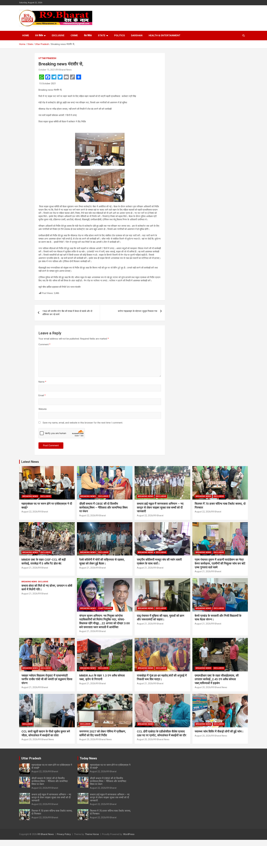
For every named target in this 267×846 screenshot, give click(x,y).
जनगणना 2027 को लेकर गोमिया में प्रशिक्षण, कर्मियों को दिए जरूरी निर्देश (102, 733)
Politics (119, 35)
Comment (44, 344)
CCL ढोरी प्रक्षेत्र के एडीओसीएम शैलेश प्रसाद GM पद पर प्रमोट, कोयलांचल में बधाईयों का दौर (161, 733)
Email (42, 395)
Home (25, 35)
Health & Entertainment (164, 35)
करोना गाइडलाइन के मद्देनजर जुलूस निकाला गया (137, 311)
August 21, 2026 (29, 567)
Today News (88, 758)
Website (42, 409)
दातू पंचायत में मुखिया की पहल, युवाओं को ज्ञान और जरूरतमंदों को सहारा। (160, 617)
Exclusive (58, 35)
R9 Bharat (43, 511)
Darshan (136, 35)
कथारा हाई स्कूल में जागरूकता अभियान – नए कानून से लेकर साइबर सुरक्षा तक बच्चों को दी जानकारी (160, 507)
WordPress (128, 834)
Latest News (30, 462)
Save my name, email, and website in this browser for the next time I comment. (83, 422)
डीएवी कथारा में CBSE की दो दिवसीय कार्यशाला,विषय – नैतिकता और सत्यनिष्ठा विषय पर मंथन (103, 507)
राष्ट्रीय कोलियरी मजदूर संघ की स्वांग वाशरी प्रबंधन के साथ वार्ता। (159, 561)
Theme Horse (92, 834)
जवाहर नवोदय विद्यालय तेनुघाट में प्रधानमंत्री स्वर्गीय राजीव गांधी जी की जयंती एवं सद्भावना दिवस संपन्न (46, 679)
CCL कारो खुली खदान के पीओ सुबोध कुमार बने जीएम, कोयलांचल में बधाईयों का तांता (45, 733)
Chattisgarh (105, 608)
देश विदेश (88, 35)
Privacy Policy (64, 834)
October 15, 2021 (46, 69)
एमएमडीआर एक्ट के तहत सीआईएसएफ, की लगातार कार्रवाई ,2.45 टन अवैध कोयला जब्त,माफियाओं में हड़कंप (217, 679)
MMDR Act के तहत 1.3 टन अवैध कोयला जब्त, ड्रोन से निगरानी (102, 677)
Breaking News (30, 496)
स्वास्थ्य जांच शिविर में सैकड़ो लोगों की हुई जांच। (219, 731)
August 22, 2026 (29, 511)
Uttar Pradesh (47, 58)
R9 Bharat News (64, 69)
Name (42, 381)
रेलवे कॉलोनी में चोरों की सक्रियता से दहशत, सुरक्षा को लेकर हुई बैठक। (102, 561)
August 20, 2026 (203, 687)
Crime (74, 35)
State (101, 35)
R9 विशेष (39, 35)
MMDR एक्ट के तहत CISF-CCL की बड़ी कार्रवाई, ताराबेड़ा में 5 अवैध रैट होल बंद (43, 561)
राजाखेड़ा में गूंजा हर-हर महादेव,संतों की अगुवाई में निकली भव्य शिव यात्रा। (162, 677)
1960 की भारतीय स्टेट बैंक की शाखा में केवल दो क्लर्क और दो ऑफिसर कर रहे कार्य (67, 313)
